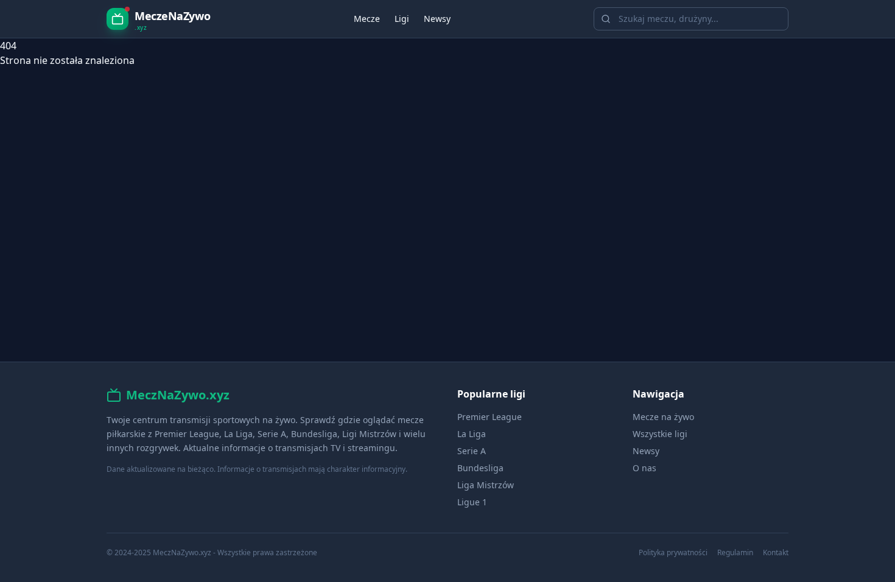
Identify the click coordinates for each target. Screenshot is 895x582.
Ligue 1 (472, 502)
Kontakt (775, 553)
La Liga (471, 434)
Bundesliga (480, 468)
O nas (644, 468)
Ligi (402, 18)
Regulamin (735, 553)
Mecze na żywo (663, 416)
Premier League (489, 416)
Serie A (471, 451)
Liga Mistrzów (485, 485)
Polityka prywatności (673, 553)
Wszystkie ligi (660, 434)
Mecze (367, 18)
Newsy (437, 18)
